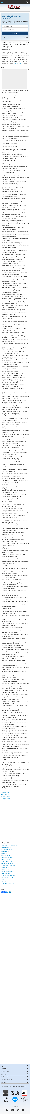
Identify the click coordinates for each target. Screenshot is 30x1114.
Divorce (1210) (5, 859)
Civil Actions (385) (6, 849)
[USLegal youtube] (23, 1110)
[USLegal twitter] (17, 1110)
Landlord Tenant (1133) (8, 865)
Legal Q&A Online (5, 796)
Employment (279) (6, 861)
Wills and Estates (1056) (8, 883)
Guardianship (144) (7, 863)
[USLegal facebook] (7, 1110)
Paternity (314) (5, 873)
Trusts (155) (4, 881)
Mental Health (18, 63)
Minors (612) (5, 869)
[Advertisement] (14, 79)
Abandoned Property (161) (9, 846)
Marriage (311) (5, 867)
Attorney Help (5, 792)
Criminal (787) (5, 855)
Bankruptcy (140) (6, 847)
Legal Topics (4, 800)
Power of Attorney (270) (8, 875)
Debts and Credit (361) (7, 857)
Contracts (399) (5, 851)
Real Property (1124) (7, 877)
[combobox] (15, 31)
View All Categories (24, 885)
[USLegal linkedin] (12, 1110)
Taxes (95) (4, 879)
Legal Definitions (5, 794)
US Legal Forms (5, 798)
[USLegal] (15, 5)
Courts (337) (4, 853)
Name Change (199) (7, 871)
